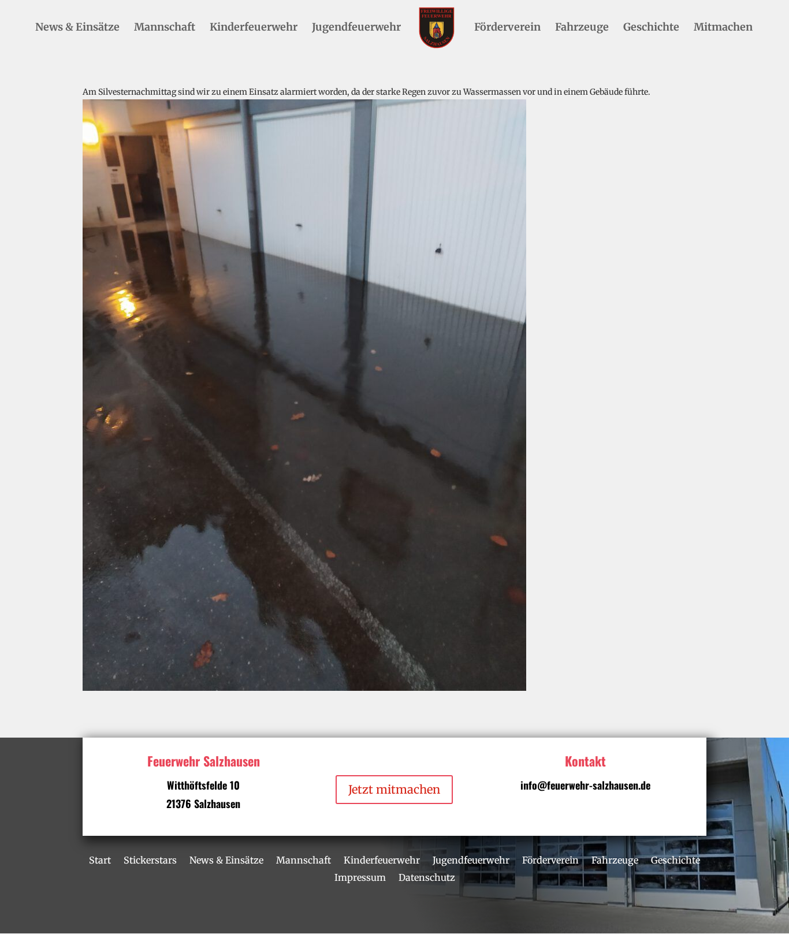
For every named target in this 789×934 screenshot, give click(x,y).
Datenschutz (427, 876)
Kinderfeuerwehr (253, 28)
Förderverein (507, 28)
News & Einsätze (77, 28)
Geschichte (651, 28)
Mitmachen (723, 28)
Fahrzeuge (582, 28)
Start (100, 859)
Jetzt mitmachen (394, 789)
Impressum (360, 876)
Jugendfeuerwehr (356, 28)
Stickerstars (150, 859)
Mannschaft (164, 28)
